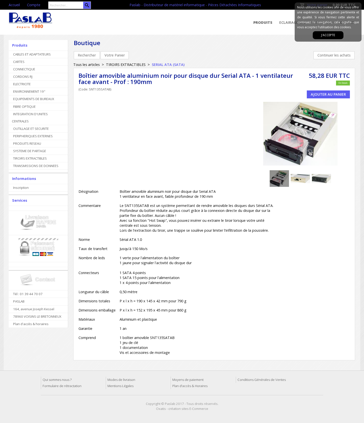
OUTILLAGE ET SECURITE (31, 128)
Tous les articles (86, 64)
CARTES (19, 61)
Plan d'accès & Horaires (190, 386)
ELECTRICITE (22, 84)
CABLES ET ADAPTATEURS (32, 54)
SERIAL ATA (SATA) (168, 64)
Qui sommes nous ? (57, 379)
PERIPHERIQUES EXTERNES (33, 136)
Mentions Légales (120, 386)
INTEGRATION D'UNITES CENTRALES (30, 117)
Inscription (21, 187)
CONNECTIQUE (24, 69)
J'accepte (328, 35)
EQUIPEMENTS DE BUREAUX (33, 99)
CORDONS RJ (22, 76)
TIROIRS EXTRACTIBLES (30, 158)
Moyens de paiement (188, 379)
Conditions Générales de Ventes (261, 379)
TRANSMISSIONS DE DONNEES (35, 166)
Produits (262, 22)
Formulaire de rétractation (62, 386)
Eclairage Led (292, 22)
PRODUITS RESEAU (27, 143)
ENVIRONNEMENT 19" (29, 91)
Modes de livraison (121, 379)
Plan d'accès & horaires (31, 324)
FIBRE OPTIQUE (24, 106)
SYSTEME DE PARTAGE (29, 151)
